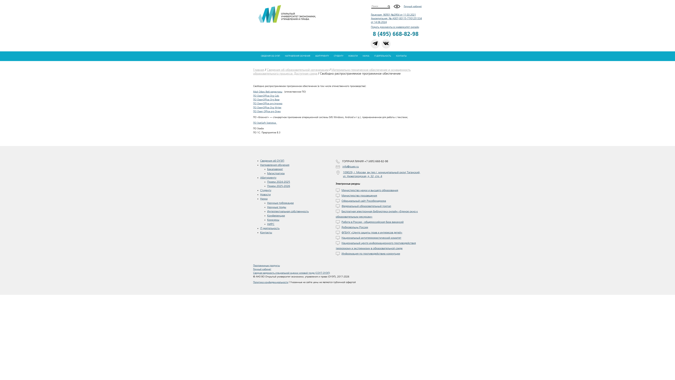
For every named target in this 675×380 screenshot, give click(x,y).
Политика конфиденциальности (270, 282)
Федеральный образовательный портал (366, 206)
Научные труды (276, 207)
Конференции (276, 215)
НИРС (270, 224)
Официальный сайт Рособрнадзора (364, 200)
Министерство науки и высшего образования (370, 190)
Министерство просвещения (359, 195)
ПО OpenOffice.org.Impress (267, 103)
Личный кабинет (413, 6)
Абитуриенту (322, 56)
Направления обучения (297, 56)
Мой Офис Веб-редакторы (267, 91)
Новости (353, 56)
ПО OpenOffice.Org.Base (266, 99)
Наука (366, 56)
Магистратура (276, 173)
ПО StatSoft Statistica (265, 123)
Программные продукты (266, 265)
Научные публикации (280, 203)
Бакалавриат (275, 169)
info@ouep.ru (350, 166)
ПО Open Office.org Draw (267, 111)
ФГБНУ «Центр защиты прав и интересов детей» (372, 232)
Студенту (338, 56)
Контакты (401, 56)
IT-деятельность (382, 56)
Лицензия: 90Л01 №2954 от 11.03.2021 (393, 14)
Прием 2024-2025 (278, 181)
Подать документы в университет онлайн (395, 27)
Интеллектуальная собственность (288, 211)
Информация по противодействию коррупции (371, 253)
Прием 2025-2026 (278, 186)
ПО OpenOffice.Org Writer (267, 107)
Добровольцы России (355, 227)
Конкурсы (273, 219)
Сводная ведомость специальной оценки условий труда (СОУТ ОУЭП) (291, 273)
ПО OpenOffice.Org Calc (266, 95)
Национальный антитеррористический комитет (371, 237)
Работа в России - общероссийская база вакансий (373, 222)
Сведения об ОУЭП (270, 56)
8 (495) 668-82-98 (396, 34)
